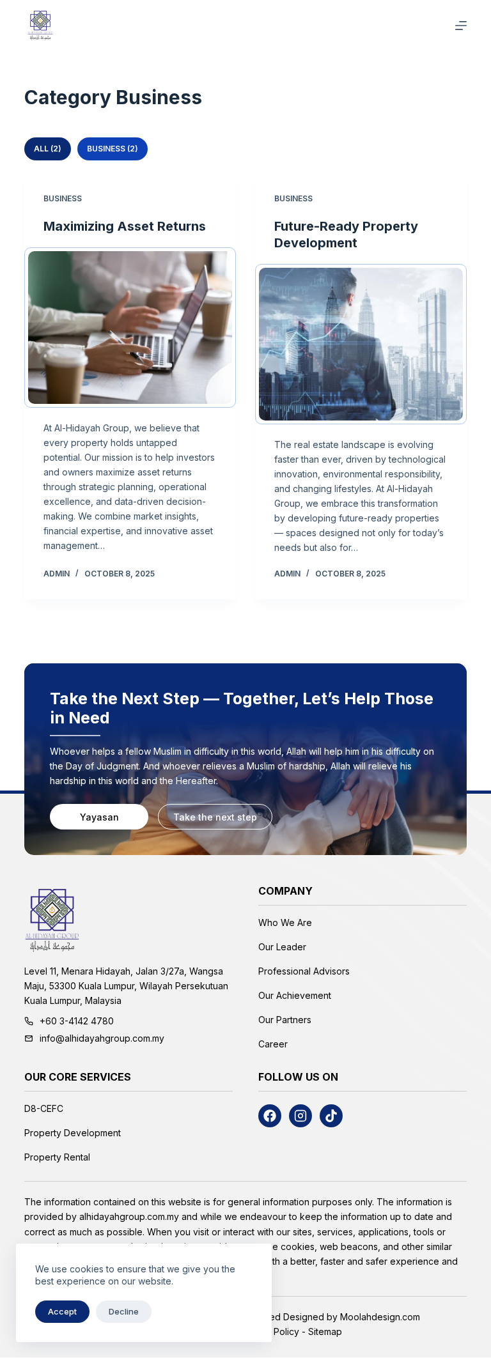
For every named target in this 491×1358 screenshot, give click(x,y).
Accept (62, 1311)
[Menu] (461, 25)
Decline (124, 1311)
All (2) (47, 148)
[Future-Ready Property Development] (361, 344)
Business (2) (112, 148)
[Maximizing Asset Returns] (130, 327)
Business (62, 198)
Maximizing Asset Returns (124, 226)
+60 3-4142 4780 (77, 1020)
